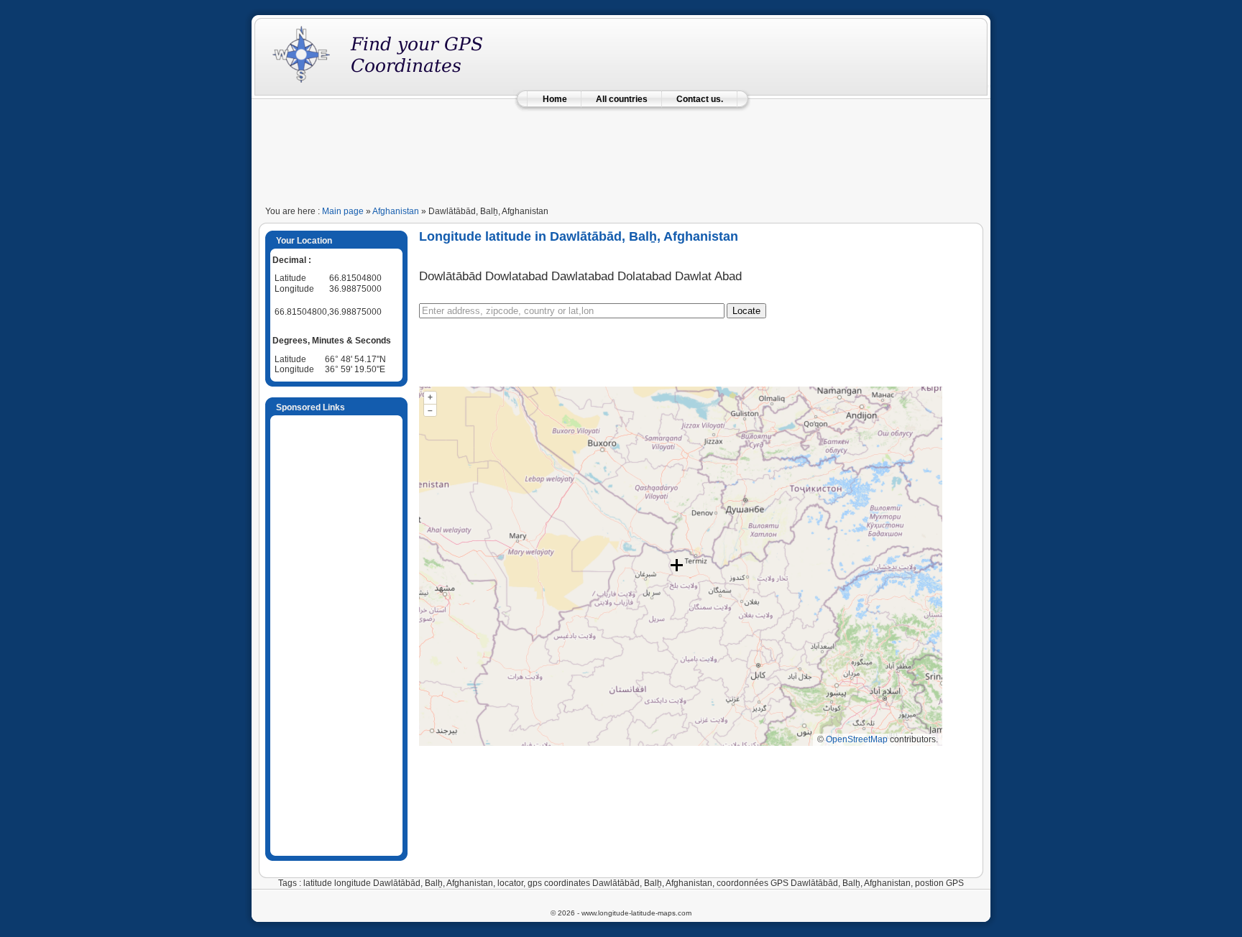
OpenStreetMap (857, 739)
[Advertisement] (621, 152)
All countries (622, 99)
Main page (343, 211)
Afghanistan (395, 211)
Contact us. (699, 99)
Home (555, 99)
